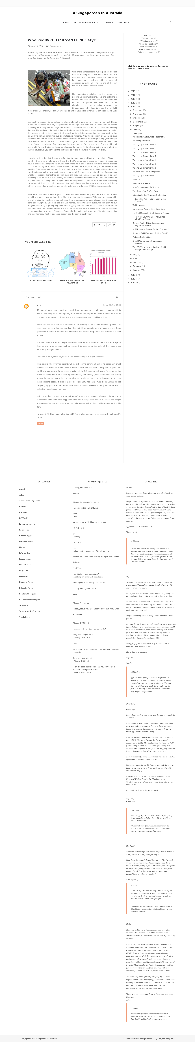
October (137, 118)
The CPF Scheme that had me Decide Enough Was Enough (150, 248)
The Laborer (24, 617)
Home (66, 22)
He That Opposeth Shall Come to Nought (151, 213)
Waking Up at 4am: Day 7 (144, 148)
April (135, 258)
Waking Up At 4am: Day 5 (144, 156)
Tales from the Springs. (29, 611)
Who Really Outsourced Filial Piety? (149, 137)
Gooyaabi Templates (165, 1039)
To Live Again (138, 205)
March (136, 262)
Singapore (24, 605)
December (138, 110)
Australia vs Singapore (29, 501)
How (142, 44)
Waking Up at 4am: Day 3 (144, 164)
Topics (108, 22)
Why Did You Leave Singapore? (147, 172)
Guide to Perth (26, 541)
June (135, 133)
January (137, 270)
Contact (122, 22)
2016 (133, 99)
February (137, 266)
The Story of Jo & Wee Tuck (145, 191)
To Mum (136, 179)
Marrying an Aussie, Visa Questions (149, 209)
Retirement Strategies (29, 599)
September (138, 122)
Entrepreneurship (27, 524)
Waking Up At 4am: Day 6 (144, 152)
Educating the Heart (141, 140)
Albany (22, 495)
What (141, 49)
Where (141, 52)
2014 (133, 107)
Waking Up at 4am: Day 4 (144, 160)
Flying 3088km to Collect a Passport (72, 282)
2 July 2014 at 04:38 (112, 305)
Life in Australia (26, 565)
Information (24, 553)
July (135, 129)
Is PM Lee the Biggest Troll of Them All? (151, 229)
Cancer (22, 506)
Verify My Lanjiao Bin (41, 281)
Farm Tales (24, 530)
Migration (24, 570)
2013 (133, 275)
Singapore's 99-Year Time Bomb (103, 282)
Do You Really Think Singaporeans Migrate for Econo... (148, 224)
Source (66, 58)
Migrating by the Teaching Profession (149, 195)
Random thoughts (27, 594)
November (138, 114)
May (135, 254)
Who (146, 35)
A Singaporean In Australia (97, 13)
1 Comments (55, 46)
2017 (133, 95)
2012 (133, 279)
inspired (148, 41)
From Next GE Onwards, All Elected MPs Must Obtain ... (149, 218)
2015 (133, 103)
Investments (25, 559)
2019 (133, 91)
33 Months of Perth (141, 183)
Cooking (23, 512)
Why (144, 38)
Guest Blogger (25, 535)
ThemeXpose (138, 1039)
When (141, 47)
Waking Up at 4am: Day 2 (144, 168)
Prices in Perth (26, 588)
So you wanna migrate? (86, 22)
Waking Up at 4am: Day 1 (144, 175)
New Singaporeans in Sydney (146, 187)
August (136, 125)
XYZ (39, 305)
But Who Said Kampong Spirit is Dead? (150, 233)
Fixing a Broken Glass (143, 237)
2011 (133, 283)
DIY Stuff (23, 518)
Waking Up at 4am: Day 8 (144, 144)
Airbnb (22, 489)
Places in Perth (26, 582)
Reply (40, 423)
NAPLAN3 (23, 576)
